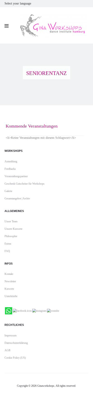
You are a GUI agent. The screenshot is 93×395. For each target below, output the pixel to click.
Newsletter (10, 281)
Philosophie (11, 236)
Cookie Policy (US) (15, 357)
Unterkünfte (11, 296)
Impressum (10, 335)
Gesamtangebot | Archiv (17, 198)
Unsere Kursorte (13, 228)
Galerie (8, 191)
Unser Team (11, 221)
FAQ (7, 251)
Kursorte (9, 288)
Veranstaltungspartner (16, 176)
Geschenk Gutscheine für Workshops (24, 183)
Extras (8, 243)
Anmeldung (11, 161)
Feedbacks (10, 168)
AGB (7, 350)
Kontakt (9, 274)
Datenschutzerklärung (16, 342)
